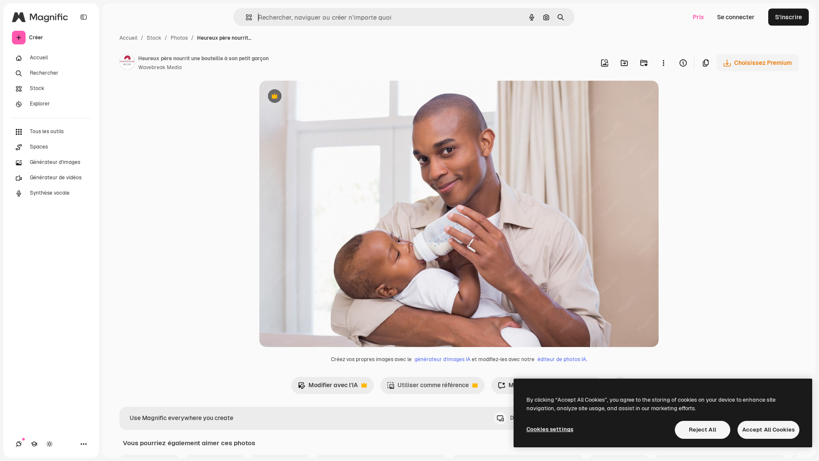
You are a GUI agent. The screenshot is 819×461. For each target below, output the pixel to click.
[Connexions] (19, 444)
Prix (698, 17)
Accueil (128, 38)
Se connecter (736, 17)
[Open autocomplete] (245, 17)
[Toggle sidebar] (83, 17)
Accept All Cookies (768, 429)
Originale (315, 97)
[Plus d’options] (663, 62)
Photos (179, 38)
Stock (154, 38)
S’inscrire (788, 17)
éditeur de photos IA (561, 359)
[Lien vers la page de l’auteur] (127, 63)
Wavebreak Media (160, 67)
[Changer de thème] (49, 444)
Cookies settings (549, 429)
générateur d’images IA (442, 359)
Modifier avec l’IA (328, 387)
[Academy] (34, 444)
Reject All (702, 429)
